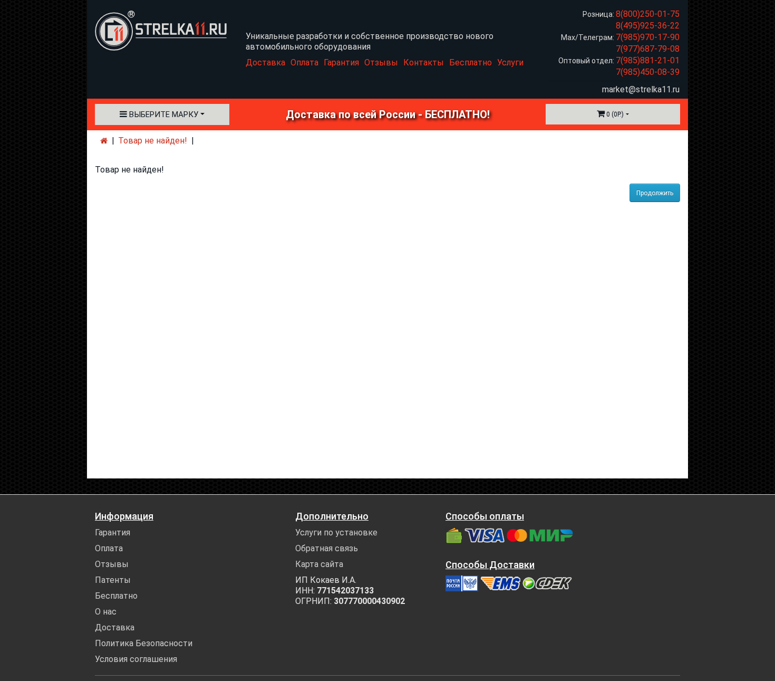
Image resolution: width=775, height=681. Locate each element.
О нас (106, 612)
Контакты (423, 62)
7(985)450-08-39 (648, 72)
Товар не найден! (152, 141)
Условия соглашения (136, 659)
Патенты (113, 580)
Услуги (510, 62)
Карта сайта (319, 564)
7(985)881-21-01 (648, 60)
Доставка (265, 62)
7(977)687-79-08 (648, 49)
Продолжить (654, 193)
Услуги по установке (336, 532)
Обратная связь (326, 548)
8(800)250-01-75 (648, 14)
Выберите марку (162, 114)
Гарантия (341, 62)
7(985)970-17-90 (648, 37)
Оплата (304, 62)
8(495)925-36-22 (648, 26)
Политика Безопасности (143, 643)
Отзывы (381, 62)
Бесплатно (470, 62)
